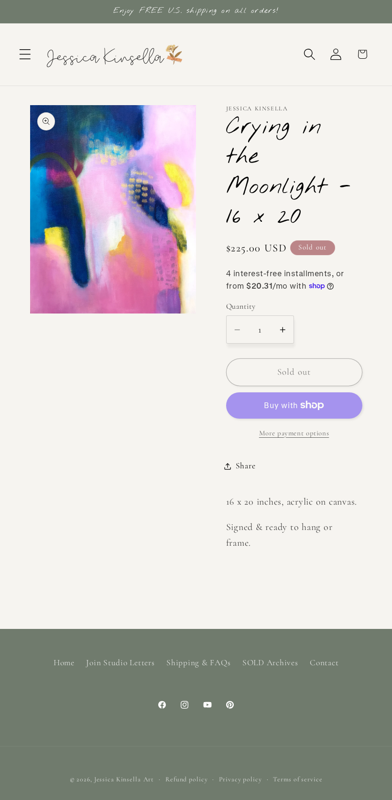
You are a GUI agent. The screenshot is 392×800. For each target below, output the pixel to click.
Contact (324, 663)
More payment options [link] (294, 433)
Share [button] (246, 466)
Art (148, 779)
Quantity (241, 306)
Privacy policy (240, 779)
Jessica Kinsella (117, 779)
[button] (25, 54)
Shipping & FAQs (198, 663)
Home (64, 663)
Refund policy (186, 779)
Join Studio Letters (120, 663)
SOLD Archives (270, 663)
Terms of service (297, 779)
